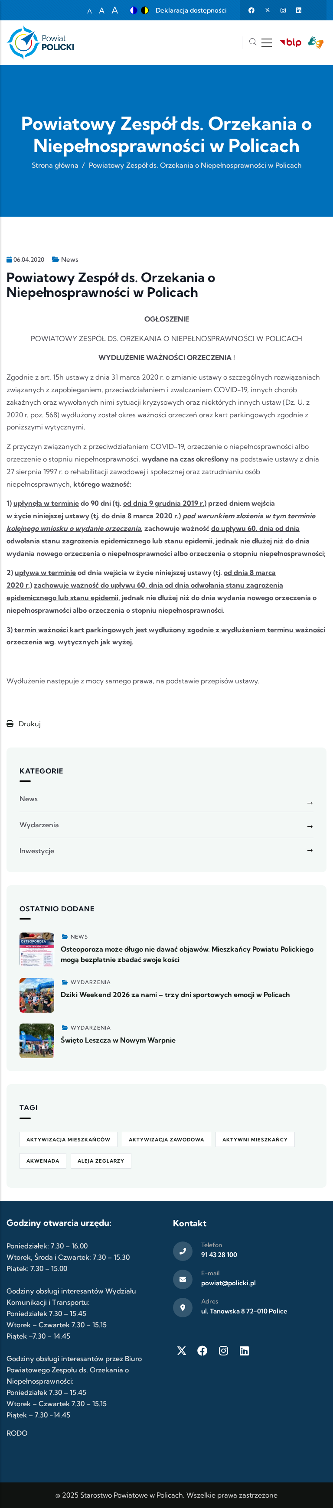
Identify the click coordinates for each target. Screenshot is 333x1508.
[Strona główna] (40, 42)
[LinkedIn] (244, 1350)
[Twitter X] (181, 1350)
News (69, 259)
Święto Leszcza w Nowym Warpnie (118, 1040)
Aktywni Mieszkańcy (255, 1140)
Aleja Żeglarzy (101, 1161)
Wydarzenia (39, 824)
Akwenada (42, 1161)
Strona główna (55, 165)
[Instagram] (223, 1350)
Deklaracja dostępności (191, 10)
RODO (17, 1433)
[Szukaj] (252, 42)
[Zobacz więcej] (37, 950)
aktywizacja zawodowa (166, 1140)
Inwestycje (37, 850)
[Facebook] (202, 1350)
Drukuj (29, 723)
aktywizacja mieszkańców (68, 1140)
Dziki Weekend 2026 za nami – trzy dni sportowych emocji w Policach (175, 994)
